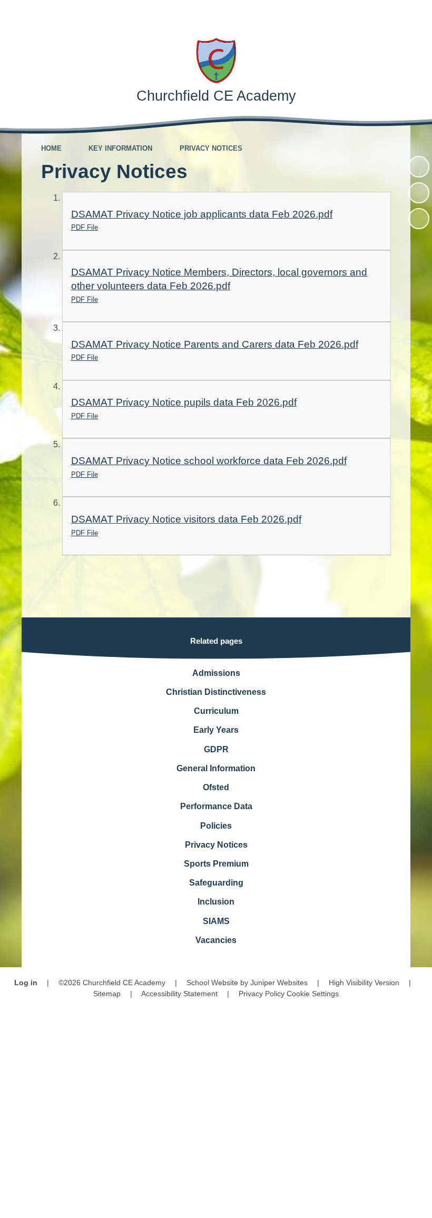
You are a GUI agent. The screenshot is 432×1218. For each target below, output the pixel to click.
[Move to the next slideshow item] (418, 218)
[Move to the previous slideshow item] (418, 192)
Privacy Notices (211, 148)
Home (51, 148)
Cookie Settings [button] (313, 993)
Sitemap (107, 993)
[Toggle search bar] (386, 14)
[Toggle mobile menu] (417, 14)
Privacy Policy (261, 993)
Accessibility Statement (179, 993)
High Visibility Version (364, 982)
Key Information (120, 148)
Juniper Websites (279, 982)
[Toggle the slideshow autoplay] (418, 166)
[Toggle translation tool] (357, 14)
